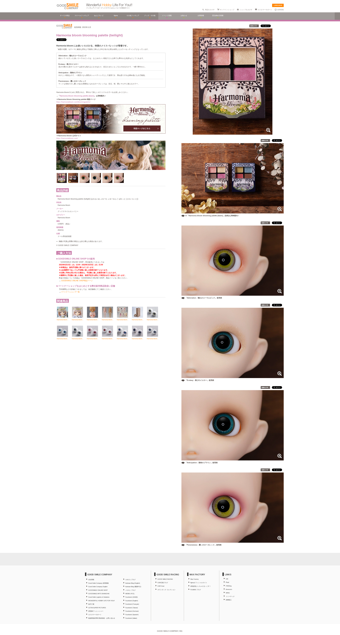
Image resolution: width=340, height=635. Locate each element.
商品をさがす (210, 10)
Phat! (227, 582)
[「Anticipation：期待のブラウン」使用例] (232, 459)
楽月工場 (91, 604)
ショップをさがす (246, 10)
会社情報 (91, 579)
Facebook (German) (132, 611)
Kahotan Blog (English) (132, 583)
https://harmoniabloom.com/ (67, 138)
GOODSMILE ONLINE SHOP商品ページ (77, 281)
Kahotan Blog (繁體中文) (133, 586)
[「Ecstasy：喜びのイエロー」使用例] (232, 377)
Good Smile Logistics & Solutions (98, 597)
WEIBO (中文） (130, 593)
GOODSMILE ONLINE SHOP (98, 590)
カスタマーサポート (265, 10)
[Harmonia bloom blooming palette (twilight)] (232, 133)
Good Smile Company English (97, 586)
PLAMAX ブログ (195, 589)
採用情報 (280, 10)
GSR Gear (161, 586)
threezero (229, 589)
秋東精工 (229, 600)
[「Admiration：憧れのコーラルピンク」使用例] (232, 294)
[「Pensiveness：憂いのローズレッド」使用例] (232, 541)
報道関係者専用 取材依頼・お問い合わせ (101, 618)
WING (228, 593)
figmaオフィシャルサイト (198, 582)
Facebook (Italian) (131, 618)
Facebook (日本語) (131, 597)
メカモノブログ (130, 590)
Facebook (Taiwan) (131, 607)
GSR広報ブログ (163, 582)
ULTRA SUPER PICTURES (97, 607)
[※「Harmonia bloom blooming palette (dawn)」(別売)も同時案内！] (232, 212)
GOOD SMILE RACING (165, 579)
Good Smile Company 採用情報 (98, 583)
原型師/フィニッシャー (95, 611)
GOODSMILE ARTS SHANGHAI (98, 593)
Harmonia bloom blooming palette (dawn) (77, 96)
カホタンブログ (130, 579)
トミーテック (230, 596)
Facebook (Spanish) (132, 614)
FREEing (228, 586)
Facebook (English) (131, 600)
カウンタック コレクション (166, 589)
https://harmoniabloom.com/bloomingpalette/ (73, 102)
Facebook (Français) (132, 604)
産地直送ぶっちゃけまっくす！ (200, 586)
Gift (227, 579)
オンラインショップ (227, 10)
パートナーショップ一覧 (70, 292)
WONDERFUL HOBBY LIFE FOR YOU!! (101, 600)
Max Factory (194, 579)
